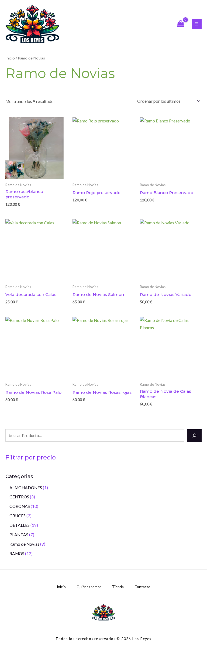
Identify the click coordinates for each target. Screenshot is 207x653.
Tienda (118, 587)
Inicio (10, 58)
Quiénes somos (89, 587)
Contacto (142, 587)
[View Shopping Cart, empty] (180, 23)
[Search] (194, 435)
